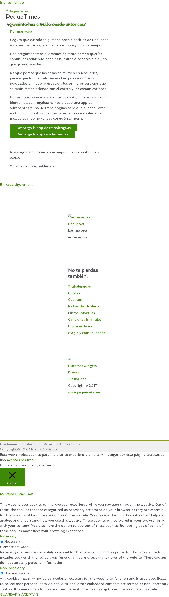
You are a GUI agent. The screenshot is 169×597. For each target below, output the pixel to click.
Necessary (12, 541)
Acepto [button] (12, 460)
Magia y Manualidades (86, 333)
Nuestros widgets (82, 366)
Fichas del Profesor (84, 306)
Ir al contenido (12, 3)
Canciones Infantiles (84, 319)
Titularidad (77, 379)
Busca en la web (81, 326)
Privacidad (52, 444)
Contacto (72, 444)
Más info (26, 460)
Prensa (74, 372)
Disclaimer (8, 444)
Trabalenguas (79, 286)
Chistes (74, 293)
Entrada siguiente (17, 185)
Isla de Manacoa (44, 449)
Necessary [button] (8, 536)
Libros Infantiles (81, 313)
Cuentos (75, 300)
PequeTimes (23, 16)
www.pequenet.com (84, 392)
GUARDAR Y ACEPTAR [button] (19, 594)
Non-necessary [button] (12, 568)
